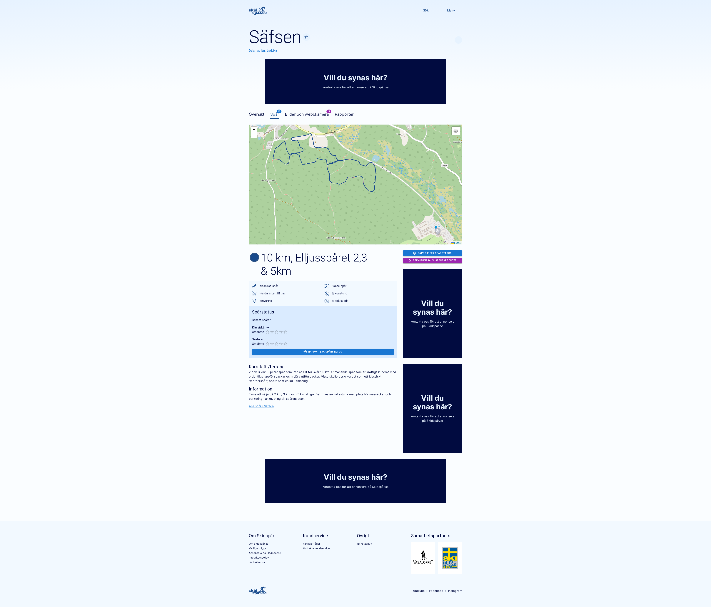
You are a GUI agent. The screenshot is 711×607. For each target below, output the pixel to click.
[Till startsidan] (258, 10)
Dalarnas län (257, 50)
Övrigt (363, 535)
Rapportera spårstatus (325, 351)
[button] (437, 231)
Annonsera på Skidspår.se (265, 552)
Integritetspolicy (259, 557)
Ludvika (272, 50)
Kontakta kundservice (316, 548)
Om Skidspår (261, 535)
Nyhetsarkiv (364, 543)
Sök (425, 10)
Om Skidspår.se (258, 543)
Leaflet (457, 242)
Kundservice (315, 535)
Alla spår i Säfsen (261, 406)
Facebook (436, 591)
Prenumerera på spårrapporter (434, 260)
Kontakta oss (257, 562)
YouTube (418, 591)
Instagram (455, 591)
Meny (451, 10)
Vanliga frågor (257, 548)
